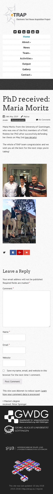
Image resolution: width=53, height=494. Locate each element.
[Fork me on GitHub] (28, 32)
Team (26, 53)
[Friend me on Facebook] (19, 32)
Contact (25, 74)
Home (26, 36)
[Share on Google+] (20, 252)
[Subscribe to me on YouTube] (33, 32)
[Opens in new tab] (26, 416)
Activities (25, 58)
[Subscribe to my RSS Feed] (37, 32)
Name (6, 331)
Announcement (18, 120)
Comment (8, 288)
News (26, 47)
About (25, 42)
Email (6, 344)
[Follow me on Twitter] (15, 32)
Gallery (26, 69)
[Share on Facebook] (13, 252)
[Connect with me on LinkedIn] (24, 32)
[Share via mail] (26, 252)
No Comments (44, 119)
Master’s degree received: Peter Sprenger (14, 403)
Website (6, 357)
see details (30, 137)
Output (26, 63)
